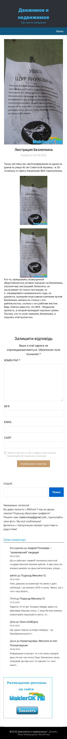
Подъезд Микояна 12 (33, 575)
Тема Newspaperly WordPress (33, 734)
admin (13, 575)
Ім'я (6, 406)
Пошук (7, 483)
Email (8, 422)
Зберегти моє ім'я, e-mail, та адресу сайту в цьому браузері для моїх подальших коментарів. (31, 454)
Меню (60, 31)
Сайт (7, 437)
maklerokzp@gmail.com (33, 517)
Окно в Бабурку (29, 621)
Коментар (12, 360)
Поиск (56, 492)
